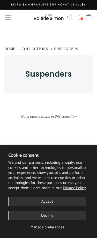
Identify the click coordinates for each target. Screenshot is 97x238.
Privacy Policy (74, 188)
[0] (79, 17)
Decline (47, 215)
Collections (35, 49)
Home (10, 49)
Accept (47, 201)
